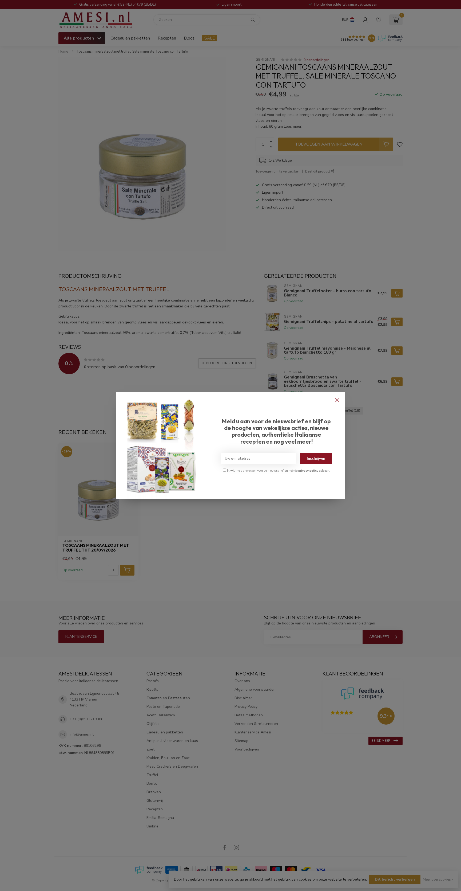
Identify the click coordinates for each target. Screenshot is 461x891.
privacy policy (308, 470)
